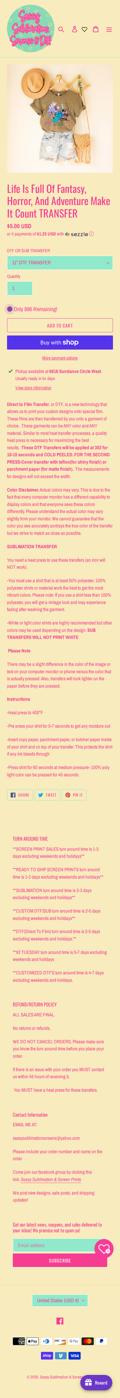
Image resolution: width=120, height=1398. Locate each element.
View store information (33, 388)
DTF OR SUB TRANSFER (28, 250)
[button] (50, 234)
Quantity (13, 276)
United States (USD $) (58, 1300)
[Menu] (109, 28)
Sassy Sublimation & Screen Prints (66, 1377)
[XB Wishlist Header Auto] (84, 28)
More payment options (60, 358)
